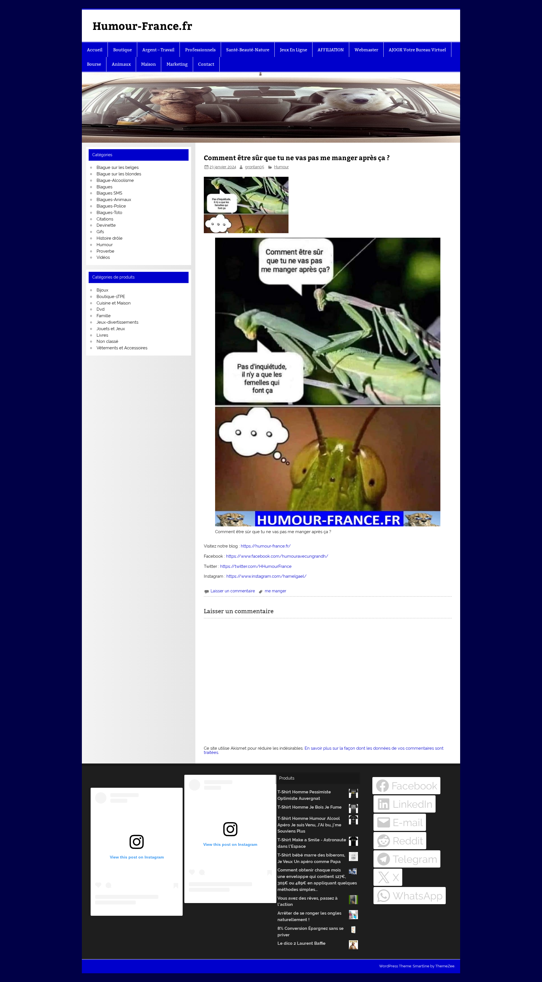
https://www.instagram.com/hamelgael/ (266, 576)
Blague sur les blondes (119, 173)
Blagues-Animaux (114, 199)
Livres (102, 335)
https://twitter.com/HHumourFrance (256, 566)
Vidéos (103, 257)
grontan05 (254, 167)
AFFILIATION (331, 49)
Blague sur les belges (118, 167)
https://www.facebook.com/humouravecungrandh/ (277, 556)
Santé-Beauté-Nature (247, 49)
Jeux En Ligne (293, 49)
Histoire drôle (110, 238)
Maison (148, 64)
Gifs (100, 231)
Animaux (121, 64)
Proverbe (105, 251)
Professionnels (200, 49)
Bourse (94, 64)
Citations (105, 219)
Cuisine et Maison (114, 303)
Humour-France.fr (142, 25)
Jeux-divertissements (117, 322)
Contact (206, 64)
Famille (104, 315)
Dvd (100, 309)
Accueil (94, 49)
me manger (275, 591)
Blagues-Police (111, 206)
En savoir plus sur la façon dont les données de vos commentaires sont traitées (323, 750)
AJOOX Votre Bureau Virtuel (417, 49)
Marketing (177, 64)
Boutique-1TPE (111, 296)
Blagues (104, 186)
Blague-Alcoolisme (115, 180)
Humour (281, 167)
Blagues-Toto (109, 212)
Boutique (122, 49)
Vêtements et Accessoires (122, 347)
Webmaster (366, 49)
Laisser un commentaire (233, 591)
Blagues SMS (109, 193)
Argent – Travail (158, 49)
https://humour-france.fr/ (266, 546)
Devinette (106, 225)
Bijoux (102, 290)
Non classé (107, 341)
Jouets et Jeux (111, 328)
